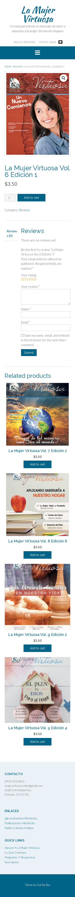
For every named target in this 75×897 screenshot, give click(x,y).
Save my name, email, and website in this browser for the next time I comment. (45, 340)
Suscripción (12, 862)
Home (8, 66)
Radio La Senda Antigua (19, 828)
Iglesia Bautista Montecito (21, 818)
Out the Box (43, 885)
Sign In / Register (24, 42)
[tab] (12, 233)
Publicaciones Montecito (20, 823)
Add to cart (31, 197)
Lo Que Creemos (15, 852)
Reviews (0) (12, 233)
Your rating (28, 275)
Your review (30, 286)
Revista (17, 66)
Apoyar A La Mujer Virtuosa (22, 847)
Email (25, 322)
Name (26, 309)
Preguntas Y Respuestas (20, 857)
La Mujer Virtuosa (37, 14)
